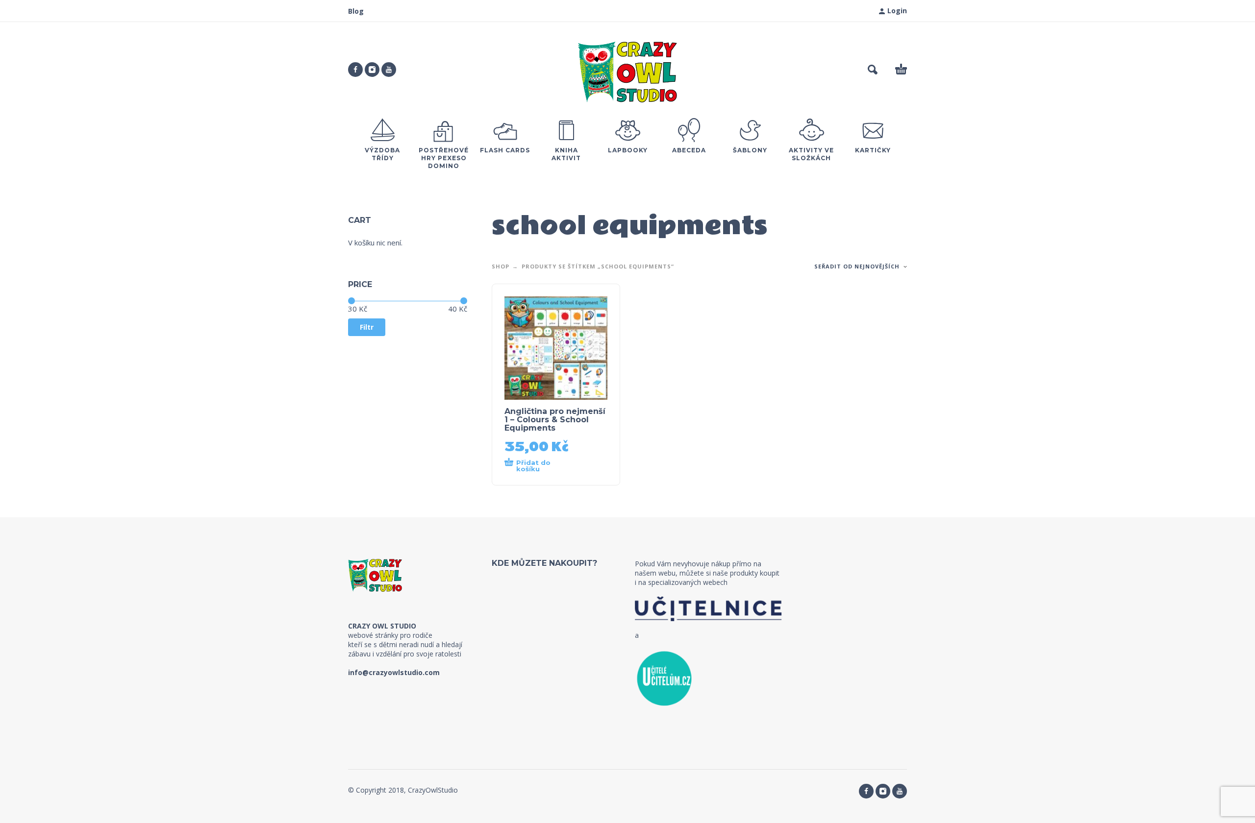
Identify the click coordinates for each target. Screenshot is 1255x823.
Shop (500, 266)
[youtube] (388, 69)
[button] (873, 69)
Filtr (367, 327)
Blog (356, 11)
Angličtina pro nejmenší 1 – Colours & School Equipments (554, 420)
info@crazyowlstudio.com (394, 672)
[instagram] (372, 69)
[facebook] (355, 69)
